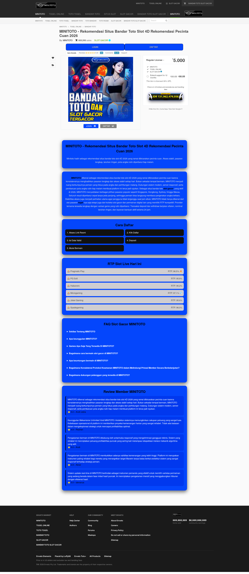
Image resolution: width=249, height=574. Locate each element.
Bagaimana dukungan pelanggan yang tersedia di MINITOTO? (99, 375)
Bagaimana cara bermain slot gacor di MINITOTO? (93, 353)
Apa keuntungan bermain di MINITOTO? (88, 360)
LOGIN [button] (89, 126)
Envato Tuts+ (80, 556)
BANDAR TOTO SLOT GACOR (135, 21)
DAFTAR (154, 47)
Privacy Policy (117, 530)
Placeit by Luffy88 (63, 556)
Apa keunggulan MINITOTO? (83, 338)
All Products (95, 556)
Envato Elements (43, 556)
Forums (91, 530)
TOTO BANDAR (90, 21)
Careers (114, 525)
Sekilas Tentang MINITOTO (82, 331)
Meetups (92, 535)
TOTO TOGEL (64, 21)
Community (93, 520)
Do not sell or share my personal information (130, 535)
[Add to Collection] (53, 65)
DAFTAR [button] (106, 126)
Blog (90, 525)
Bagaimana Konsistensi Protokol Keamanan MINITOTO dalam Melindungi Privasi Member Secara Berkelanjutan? (124, 367)
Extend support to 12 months (167, 76)
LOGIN (95, 47)
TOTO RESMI (104, 21)
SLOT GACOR (116, 21)
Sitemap (114, 540)
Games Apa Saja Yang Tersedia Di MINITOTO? (91, 346)
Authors (73, 525)
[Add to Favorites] (53, 57)
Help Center (75, 520)
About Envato (117, 520)
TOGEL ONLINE (51, 21)
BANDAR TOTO (77, 21)
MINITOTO (39, 21)
